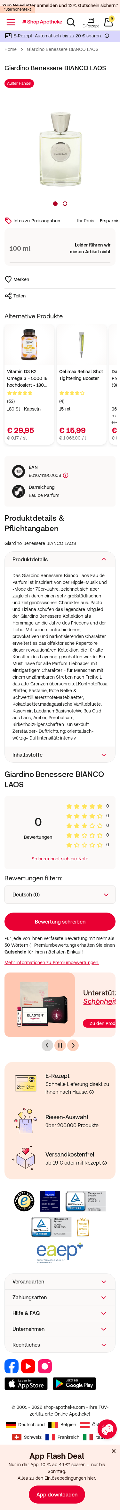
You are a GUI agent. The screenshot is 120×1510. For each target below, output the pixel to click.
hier (91, 1478)
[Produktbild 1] (55, 203)
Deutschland (31, 1424)
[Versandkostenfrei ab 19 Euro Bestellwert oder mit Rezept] (104, 1163)
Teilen (19, 295)
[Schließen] (113, 1451)
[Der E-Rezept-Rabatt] (107, 37)
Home (10, 49)
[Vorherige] (47, 1045)
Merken (21, 279)
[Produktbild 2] (65, 203)
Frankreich (69, 1437)
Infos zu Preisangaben (36, 220)
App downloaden (56, 1494)
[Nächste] (73, 1045)
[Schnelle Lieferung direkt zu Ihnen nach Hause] (91, 1092)
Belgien (68, 1424)
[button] (60, 559)
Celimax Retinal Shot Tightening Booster (81, 375)
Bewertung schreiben (60, 921)
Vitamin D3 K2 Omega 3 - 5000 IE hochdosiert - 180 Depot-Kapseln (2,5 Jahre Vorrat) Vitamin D (27, 379)
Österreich (103, 1424)
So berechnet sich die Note (60, 858)
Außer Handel (19, 83)
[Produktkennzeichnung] (65, 475)
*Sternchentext (17, 9)
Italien (101, 1437)
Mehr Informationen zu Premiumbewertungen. (51, 962)
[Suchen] (71, 22)
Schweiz (33, 1437)
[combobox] (60, 895)
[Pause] (60, 1045)
